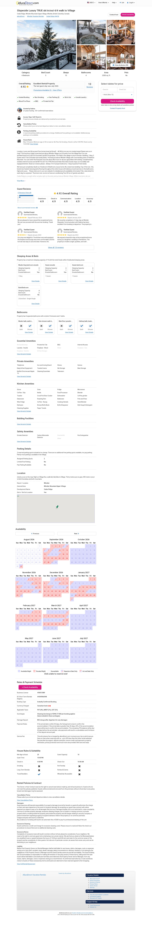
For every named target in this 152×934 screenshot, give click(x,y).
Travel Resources (95, 905)
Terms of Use (93, 886)
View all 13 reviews (56, 247)
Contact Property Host (117, 108)
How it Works (103, 2)
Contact (114, 15)
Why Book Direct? (95, 879)
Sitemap (92, 887)
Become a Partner (95, 882)
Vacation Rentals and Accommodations (82, 913)
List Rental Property (95, 896)
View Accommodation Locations (99, 894)
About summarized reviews (27, 208)
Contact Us (93, 907)
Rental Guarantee (95, 880)
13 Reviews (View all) (24, 193)
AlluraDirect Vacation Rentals (34, 875)
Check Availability (128, 14)
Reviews (90, 87)
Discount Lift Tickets (96, 898)
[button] (57, 507)
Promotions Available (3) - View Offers (48, 90)
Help (113, 2)
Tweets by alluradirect (64, 873)
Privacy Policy (94, 884)
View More (21, 181)
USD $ (91, 2)
